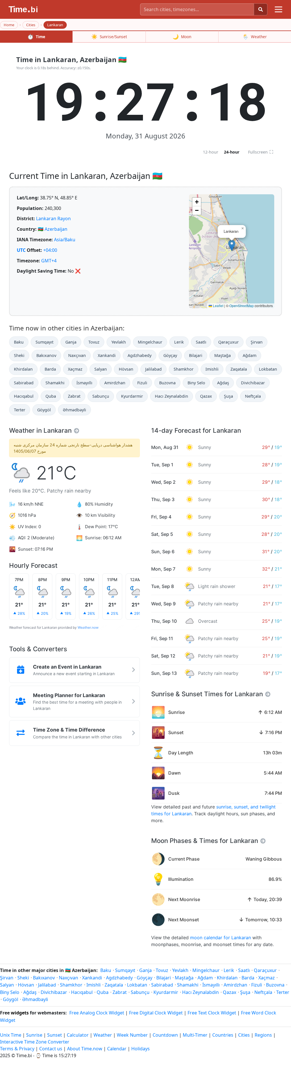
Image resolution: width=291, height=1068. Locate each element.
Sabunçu (100, 396)
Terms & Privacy (17, 1048)
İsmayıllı (84, 382)
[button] (231, 245)
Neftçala (253, 396)
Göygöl (44, 410)
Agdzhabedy (139, 355)
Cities (30, 24)
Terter (19, 410)
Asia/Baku (64, 239)
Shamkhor (184, 369)
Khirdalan (23, 369)
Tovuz (93, 342)
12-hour (210, 152)
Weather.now (88, 627)
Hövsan (126, 369)
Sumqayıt (44, 342)
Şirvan (257, 342)
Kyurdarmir (132, 396)
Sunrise (34, 1035)
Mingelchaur (150, 342)
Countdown (165, 1035)
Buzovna (167, 382)
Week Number (132, 1035)
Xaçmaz (75, 369)
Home (9, 24)
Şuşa (228, 396)
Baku (19, 342)
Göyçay (170, 355)
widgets (20, 1013)
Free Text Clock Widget (212, 1013)
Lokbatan (268, 369)
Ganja (70, 342)
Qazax (206, 396)
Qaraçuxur (228, 342)
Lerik (179, 342)
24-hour (232, 152)
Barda (50, 369)
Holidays (140, 1048)
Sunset (54, 1035)
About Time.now (84, 1048)
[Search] (260, 9)
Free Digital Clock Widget (156, 1013)
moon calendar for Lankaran (220, 937)
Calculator (78, 1035)
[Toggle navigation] (278, 9)
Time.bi (24, 1055)
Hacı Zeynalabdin (171, 396)
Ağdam (249, 355)
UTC (21, 250)
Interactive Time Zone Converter (34, 1042)
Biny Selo (196, 382)
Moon (181, 36)
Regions (263, 1035)
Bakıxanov (46, 355)
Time (36, 36)
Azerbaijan (56, 229)
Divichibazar (253, 382)
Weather (254, 36)
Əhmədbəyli (74, 410)
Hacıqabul (24, 396)
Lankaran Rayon (53, 218)
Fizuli (142, 382)
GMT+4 (49, 261)
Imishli (212, 369)
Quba (50, 396)
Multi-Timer (195, 1035)
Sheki (19, 355)
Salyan (100, 369)
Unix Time (10, 1035)
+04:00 (50, 250)
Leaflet (217, 305)
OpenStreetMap (241, 305)
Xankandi (107, 355)
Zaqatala (238, 369)
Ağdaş (223, 382)
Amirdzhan (114, 382)
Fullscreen (260, 152)
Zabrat (74, 396)
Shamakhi (55, 382)
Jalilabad (153, 369)
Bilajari (195, 355)
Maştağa (222, 355)
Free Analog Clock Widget (96, 1013)
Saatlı (201, 342)
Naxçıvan (77, 355)
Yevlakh (118, 342)
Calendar (116, 1048)
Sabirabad (24, 382)
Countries (222, 1035)
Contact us (50, 1048)
